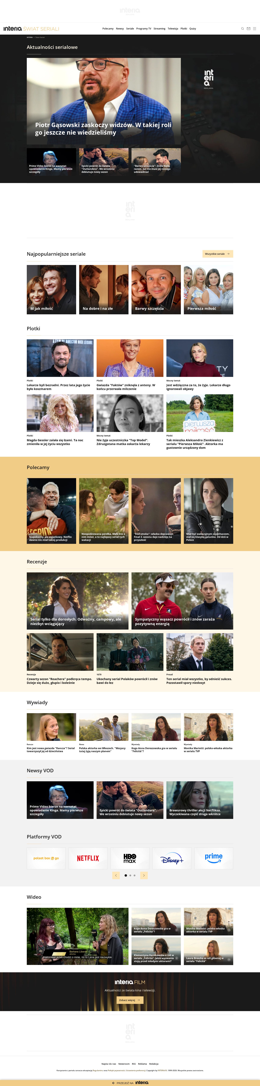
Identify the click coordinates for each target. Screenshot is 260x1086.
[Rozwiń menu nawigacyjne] (255, 28)
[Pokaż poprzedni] (116, 875)
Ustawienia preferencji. (136, 1070)
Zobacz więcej (127, 1000)
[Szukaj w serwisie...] (243, 28)
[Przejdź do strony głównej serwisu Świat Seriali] (41, 28)
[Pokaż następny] (144, 875)
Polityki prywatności (116, 1070)
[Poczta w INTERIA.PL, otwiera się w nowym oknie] (249, 28)
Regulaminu (98, 1070)
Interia (30, 37)
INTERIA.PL (162, 1070)
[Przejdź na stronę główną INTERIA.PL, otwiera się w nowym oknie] (13, 28)
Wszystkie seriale (215, 254)
